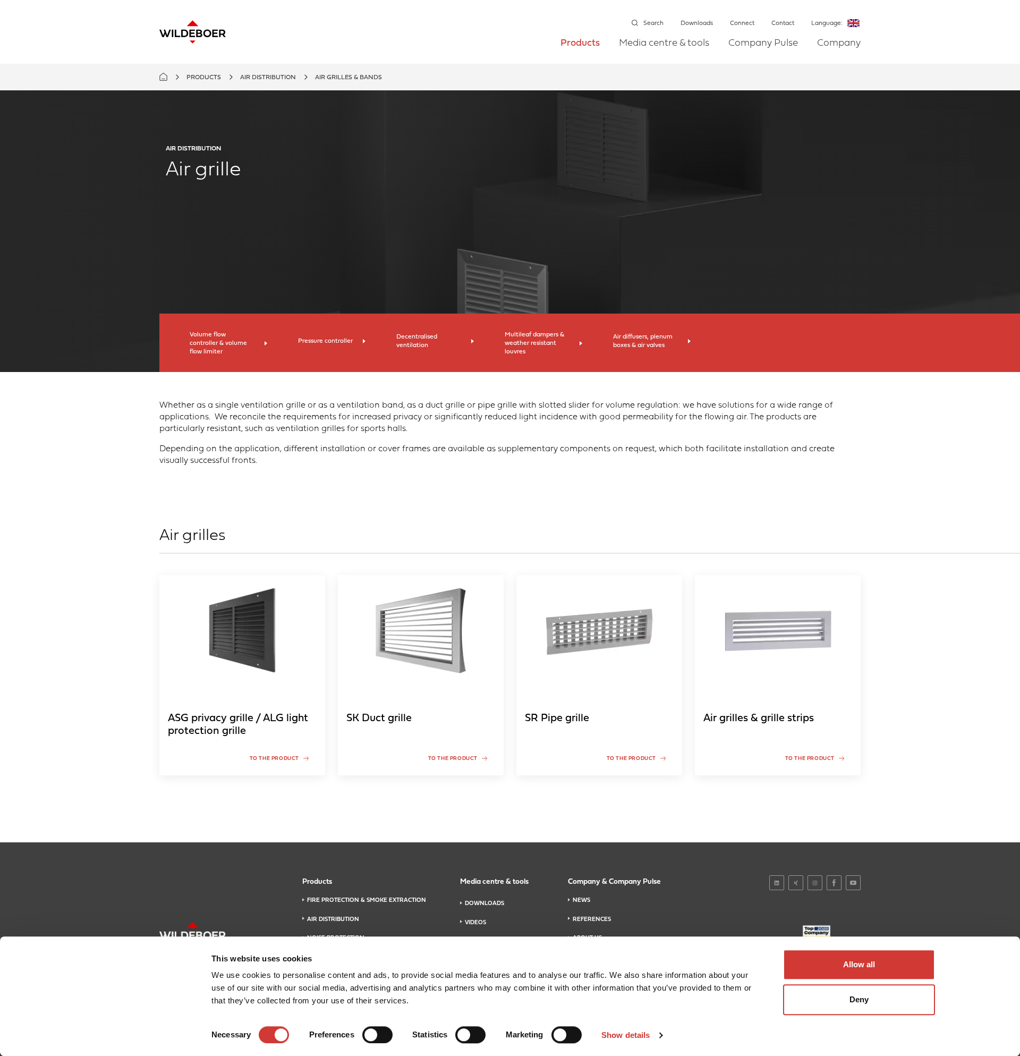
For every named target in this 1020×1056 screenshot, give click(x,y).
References (592, 919)
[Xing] (795, 882)
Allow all (859, 964)
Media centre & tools (664, 43)
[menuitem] (580, 51)
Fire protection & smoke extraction (366, 900)
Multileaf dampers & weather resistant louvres (534, 343)
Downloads (697, 23)
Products (580, 43)
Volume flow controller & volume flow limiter (218, 343)
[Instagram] (815, 882)
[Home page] (192, 32)
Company (839, 43)
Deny (859, 999)
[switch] (377, 1034)
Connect (742, 23)
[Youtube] (853, 882)
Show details (625, 1035)
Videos (475, 922)
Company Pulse (763, 43)
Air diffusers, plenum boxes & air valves (643, 341)
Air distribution (268, 77)
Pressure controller (325, 341)
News (581, 900)
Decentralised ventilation (416, 341)
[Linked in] (776, 882)
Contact (782, 23)
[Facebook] (834, 882)
